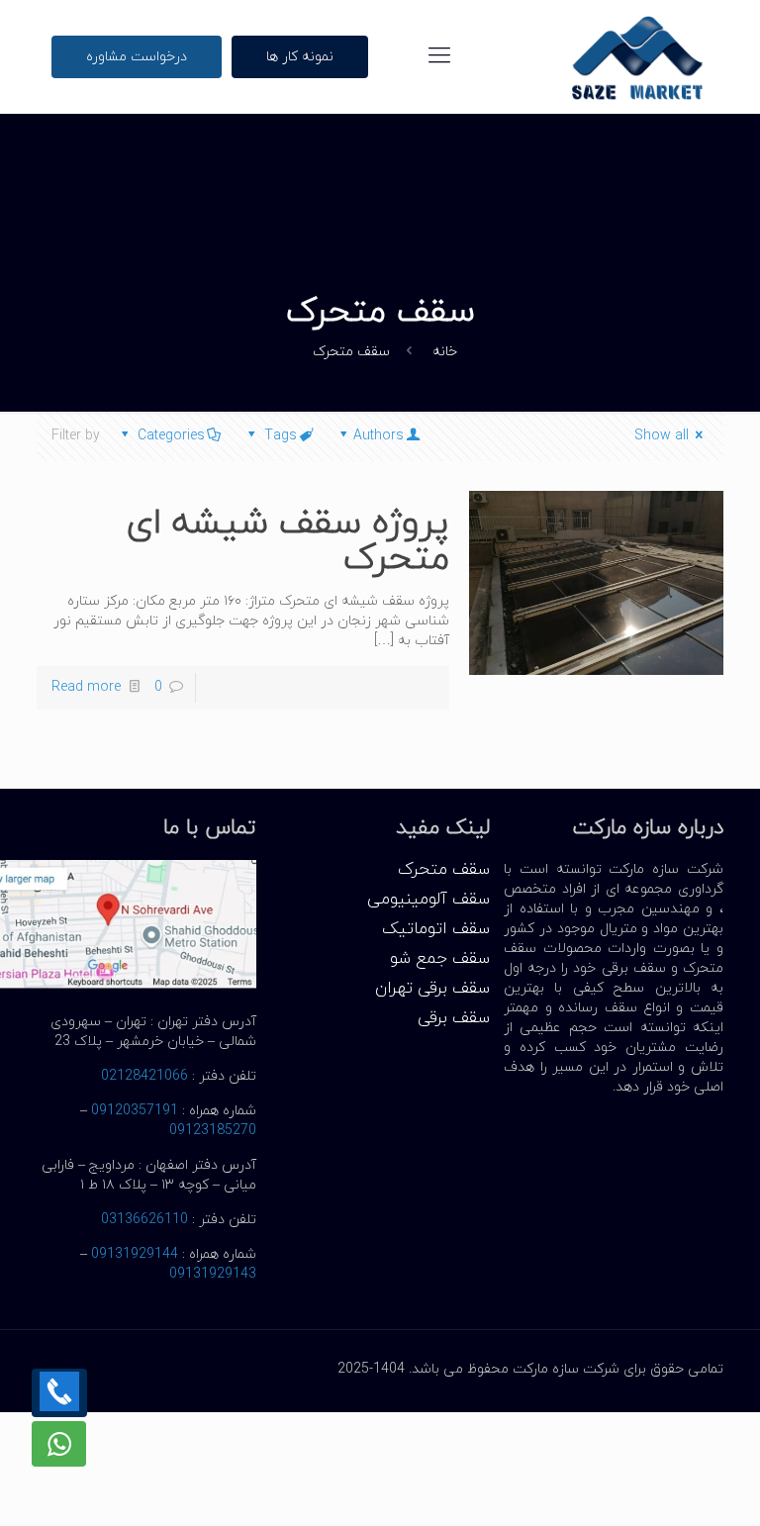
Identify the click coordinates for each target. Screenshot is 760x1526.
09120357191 (134, 1110)
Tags (280, 436)
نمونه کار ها (299, 57)
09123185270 (212, 1130)
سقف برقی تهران (432, 989)
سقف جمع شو (440, 959)
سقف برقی (454, 1018)
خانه (444, 351)
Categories (171, 436)
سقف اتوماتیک (436, 929)
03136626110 (144, 1219)
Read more (86, 687)
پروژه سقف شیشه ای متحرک (287, 541)
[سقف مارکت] (638, 57)
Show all (661, 436)
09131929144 (134, 1254)
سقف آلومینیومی (428, 899)
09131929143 (212, 1274)
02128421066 (144, 1076)
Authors (378, 436)
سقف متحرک (444, 870)
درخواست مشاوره (136, 57)
